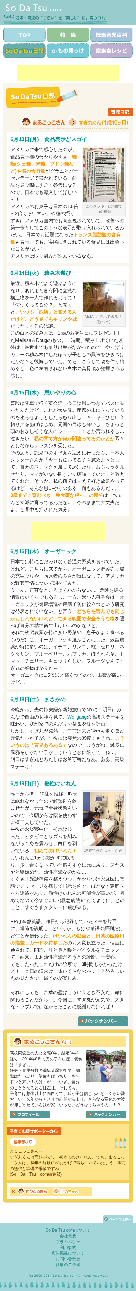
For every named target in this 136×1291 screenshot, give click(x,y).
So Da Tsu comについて (68, 1230)
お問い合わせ (68, 1259)
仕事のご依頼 (68, 1264)
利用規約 (68, 1247)
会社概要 (68, 1235)
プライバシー (68, 1241)
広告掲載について (68, 1253)
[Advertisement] (68, 73)
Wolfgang (77, 717)
